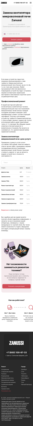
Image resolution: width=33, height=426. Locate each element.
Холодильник (5, 369)
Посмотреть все (6, 391)
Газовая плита (5, 388)
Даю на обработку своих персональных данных (13, 44)
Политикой (17, 47)
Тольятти (23, 373)
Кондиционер (5, 376)
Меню (31, 3)
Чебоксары (24, 376)
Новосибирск (25, 378)
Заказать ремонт (16, 39)
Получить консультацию (16, 286)
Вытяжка (4, 386)
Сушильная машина (7, 384)
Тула (22, 382)
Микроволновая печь (7, 378)
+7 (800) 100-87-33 (21, 3)
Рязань (23, 380)
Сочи (22, 371)
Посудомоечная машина (8, 382)
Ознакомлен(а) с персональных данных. (15, 47)
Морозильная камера (7, 380)
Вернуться (5, 210)
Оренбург (24, 369)
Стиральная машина (7, 371)
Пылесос (4, 373)
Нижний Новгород (26, 384)
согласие (9, 44)
